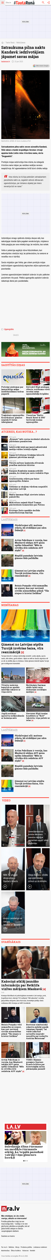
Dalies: (16, 335)
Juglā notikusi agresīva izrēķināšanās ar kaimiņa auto (12, 715)
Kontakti (32, 1251)
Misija (17, 1247)
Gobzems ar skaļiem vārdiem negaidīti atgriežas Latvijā (28, 487)
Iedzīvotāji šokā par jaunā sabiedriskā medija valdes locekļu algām (28, 448)
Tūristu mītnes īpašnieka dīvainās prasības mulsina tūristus (26, 464)
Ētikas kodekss (16, 1251)
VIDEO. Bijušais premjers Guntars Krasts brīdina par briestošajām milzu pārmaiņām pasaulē (35, 1064)
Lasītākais (9, 519)
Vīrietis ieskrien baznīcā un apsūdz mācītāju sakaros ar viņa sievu (10, 688)
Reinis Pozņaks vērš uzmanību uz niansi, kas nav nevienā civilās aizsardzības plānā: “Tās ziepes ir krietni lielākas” (32, 589)
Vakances (25, 1251)
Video (6, 800)
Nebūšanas (20, 42)
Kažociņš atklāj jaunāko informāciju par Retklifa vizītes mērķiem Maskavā (21, 985)
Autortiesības (5, 1251)
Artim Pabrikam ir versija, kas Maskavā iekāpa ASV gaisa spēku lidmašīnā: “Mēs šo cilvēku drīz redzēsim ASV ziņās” (31, 545)
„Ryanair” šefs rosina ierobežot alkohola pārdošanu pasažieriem (29, 440)
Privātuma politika (26, 1247)
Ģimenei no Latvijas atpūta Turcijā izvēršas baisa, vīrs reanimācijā (29, 573)
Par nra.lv (4, 1247)
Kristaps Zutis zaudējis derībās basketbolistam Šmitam (24, 511)
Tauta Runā (10, 42)
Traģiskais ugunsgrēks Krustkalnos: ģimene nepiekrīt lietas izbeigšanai (12, 418)
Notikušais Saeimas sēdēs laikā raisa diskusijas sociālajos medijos (36, 688)
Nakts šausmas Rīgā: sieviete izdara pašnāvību (27, 495)
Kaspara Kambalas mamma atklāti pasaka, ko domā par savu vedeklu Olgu (29, 472)
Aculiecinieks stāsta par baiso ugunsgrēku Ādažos (24, 479)
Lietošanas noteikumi (40, 1247)
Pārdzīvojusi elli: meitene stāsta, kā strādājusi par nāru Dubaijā (30, 528)
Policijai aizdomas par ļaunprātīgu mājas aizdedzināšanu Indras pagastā (12, 390)
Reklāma (11, 1247)
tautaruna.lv (5, 61)
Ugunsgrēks (7, 329)
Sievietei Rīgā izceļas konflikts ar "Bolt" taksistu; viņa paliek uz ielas (38, 717)
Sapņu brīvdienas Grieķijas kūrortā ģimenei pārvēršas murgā (26, 456)
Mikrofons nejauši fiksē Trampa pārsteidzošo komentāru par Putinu (27, 503)
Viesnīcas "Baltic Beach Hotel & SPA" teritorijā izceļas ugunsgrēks (35, 418)
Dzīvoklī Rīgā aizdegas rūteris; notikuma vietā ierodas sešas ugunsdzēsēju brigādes (38, 390)
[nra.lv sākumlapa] (8, 2)
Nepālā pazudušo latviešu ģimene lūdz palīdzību (29, 556)
